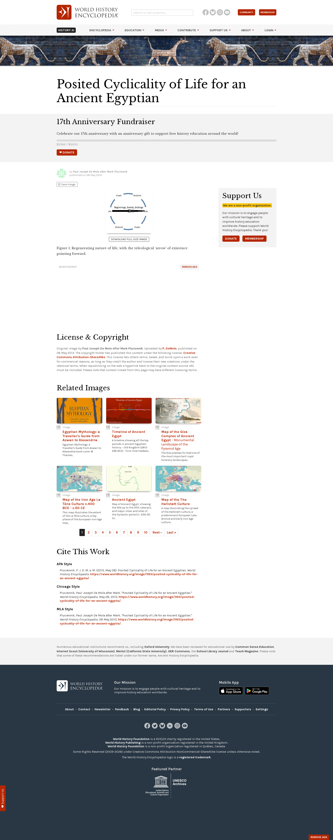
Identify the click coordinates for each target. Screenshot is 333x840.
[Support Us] (3, 798)
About (246, 30)
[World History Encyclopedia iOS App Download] (231, 691)
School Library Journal (212, 651)
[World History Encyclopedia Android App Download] (257, 691)
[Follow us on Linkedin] (170, 727)
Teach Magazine (246, 651)
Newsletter (103, 709)
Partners (224, 709)
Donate (231, 238)
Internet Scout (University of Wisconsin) (86, 651)
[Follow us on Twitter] (155, 727)
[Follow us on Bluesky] (162, 727)
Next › (157, 532)
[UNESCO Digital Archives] (166, 785)
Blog (136, 709)
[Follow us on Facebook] (147, 727)
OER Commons (179, 651)
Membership (254, 238)
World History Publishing (122, 742)
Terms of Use (203, 709)
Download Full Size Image (129, 239)
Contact (84, 709)
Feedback (122, 709)
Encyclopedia (100, 30)
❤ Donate (66, 152)
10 (145, 532)
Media (159, 30)
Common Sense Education (254, 647)
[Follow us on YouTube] (185, 727)
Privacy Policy (180, 709)
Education (133, 30)
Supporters (243, 709)
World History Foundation (131, 739)
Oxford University (156, 647)
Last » (171, 532)
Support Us (219, 30)
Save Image (66, 184)
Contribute (186, 30)
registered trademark (195, 757)
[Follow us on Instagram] (177, 727)
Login (269, 30)
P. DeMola (169, 348)
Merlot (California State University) (141, 651)
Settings (262, 709)
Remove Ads (189, 266)
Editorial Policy (155, 709)
